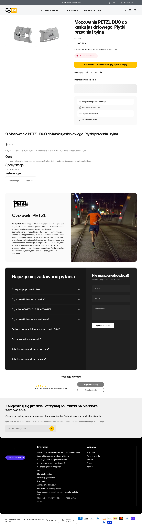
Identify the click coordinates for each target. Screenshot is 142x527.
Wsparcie (91, 452)
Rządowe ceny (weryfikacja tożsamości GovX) (56, 498)
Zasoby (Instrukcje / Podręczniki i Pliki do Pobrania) (58, 452)
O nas (39, 501)
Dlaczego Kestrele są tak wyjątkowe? (52, 459)
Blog (39, 470)
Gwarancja (41, 481)
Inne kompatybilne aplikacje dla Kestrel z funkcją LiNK (57, 493)
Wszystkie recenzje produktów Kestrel (53, 456)
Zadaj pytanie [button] (91, 390)
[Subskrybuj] (51, 428)
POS (28, 519)
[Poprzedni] (43, 2)
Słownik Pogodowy (45, 474)
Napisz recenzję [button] (91, 384)
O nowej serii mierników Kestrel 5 (51, 463)
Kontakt (90, 467)
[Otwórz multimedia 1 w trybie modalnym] (36, 33)
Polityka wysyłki (93, 456)
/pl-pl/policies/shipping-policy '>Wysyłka (88, 49)
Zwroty (90, 459)
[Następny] (98, 2)
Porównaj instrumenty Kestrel (49, 488)
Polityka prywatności (46, 477)
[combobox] (113, 2)
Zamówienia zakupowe (47, 485)
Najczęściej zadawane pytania (50, 467)
